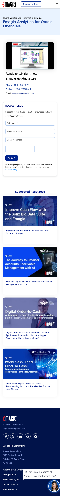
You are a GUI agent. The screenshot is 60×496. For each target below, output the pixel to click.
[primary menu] (53, 4)
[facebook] (6, 436)
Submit (11, 158)
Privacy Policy (11, 170)
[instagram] (35, 436)
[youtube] (28, 436)
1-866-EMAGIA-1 (18, 89)
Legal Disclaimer (9, 428)
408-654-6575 (17, 85)
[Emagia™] (10, 418)
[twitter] (13, 436)
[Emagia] (9, 4)
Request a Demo (31, 4)
